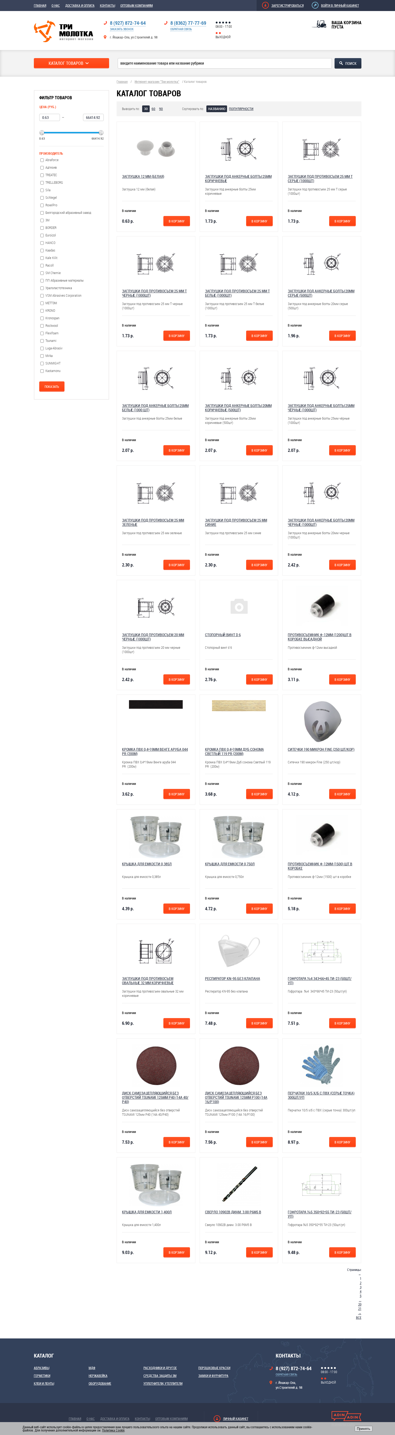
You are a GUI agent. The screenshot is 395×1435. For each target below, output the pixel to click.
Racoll (49, 265)
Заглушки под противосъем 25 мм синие (236, 522)
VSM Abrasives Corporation (63, 295)
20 (359, 1304)
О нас (56, 5)
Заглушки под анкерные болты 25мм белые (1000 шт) (155, 407)
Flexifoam (52, 333)
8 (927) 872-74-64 (128, 23)
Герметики (42, 1375)
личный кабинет (235, 1418)
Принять (363, 1429)
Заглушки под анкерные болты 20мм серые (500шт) (321, 293)
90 (161, 108)
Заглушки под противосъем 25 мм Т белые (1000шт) (237, 293)
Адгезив (51, 167)
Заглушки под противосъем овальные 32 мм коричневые (148, 980)
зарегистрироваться (287, 5)
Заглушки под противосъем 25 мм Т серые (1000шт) (320, 178)
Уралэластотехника (58, 288)
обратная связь (181, 29)
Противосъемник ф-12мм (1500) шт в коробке (320, 866)
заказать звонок (122, 29)
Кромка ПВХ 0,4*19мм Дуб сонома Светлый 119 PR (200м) (234, 751)
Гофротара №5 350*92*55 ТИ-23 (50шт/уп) (319, 1214)
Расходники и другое (160, 1368)
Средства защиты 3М (160, 1375)
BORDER (50, 228)
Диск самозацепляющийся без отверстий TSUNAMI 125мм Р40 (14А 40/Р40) (155, 1097)
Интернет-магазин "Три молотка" (157, 81)
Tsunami (50, 341)
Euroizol (50, 235)
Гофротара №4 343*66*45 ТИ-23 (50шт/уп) (319, 980)
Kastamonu (52, 371)
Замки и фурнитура (213, 1375)
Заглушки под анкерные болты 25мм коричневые (238, 178)
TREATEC (51, 175)
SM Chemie (53, 273)
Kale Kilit (51, 258)
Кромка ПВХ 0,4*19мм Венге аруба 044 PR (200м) (155, 751)
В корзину (177, 221)
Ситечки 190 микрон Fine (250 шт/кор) (321, 749)
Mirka (49, 356)
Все (358, 1317)
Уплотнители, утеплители (162, 1383)
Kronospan (52, 318)
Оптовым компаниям (136, 5)
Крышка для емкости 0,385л (147, 863)
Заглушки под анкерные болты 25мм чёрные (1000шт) (321, 407)
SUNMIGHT (52, 363)
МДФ (92, 1368)
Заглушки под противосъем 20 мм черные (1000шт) (153, 637)
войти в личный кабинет (340, 5)
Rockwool (51, 326)
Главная (40, 5)
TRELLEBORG (54, 182)
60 (153, 108)
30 (146, 108)
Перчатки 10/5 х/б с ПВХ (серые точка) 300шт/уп (321, 1095)
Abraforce (52, 160)
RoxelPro (51, 205)
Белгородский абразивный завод (68, 213)
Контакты (107, 5)
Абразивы (41, 1368)
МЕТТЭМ (51, 303)
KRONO (50, 311)
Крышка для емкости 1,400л (147, 1211)
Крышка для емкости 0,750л (230, 863)
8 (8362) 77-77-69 (188, 23)
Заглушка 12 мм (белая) (143, 176)
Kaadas (50, 250)
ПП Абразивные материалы (64, 280)
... (360, 1300)
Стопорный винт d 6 (223, 634)
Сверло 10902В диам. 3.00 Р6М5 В (233, 1211)
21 (359, 1308)
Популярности (241, 108)
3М (47, 220)
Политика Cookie (113, 1430)
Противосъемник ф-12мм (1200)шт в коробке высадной (319, 637)
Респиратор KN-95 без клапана (232, 978)
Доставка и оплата (80, 5)
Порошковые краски (214, 1368)
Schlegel (51, 198)
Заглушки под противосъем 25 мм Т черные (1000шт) (154, 293)
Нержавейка (98, 1375)
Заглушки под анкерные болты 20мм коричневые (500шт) (238, 407)
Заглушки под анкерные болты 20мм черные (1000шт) (321, 522)
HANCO (50, 243)
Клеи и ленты (44, 1383)
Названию (216, 108)
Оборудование (100, 1383)
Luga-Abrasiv (53, 348)
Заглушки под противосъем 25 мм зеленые (153, 522)
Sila (48, 190)
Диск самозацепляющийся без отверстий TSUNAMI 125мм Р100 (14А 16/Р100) (236, 1097)
